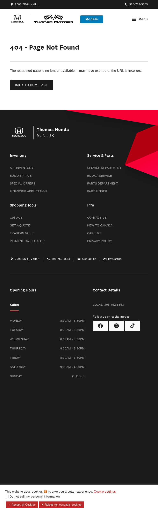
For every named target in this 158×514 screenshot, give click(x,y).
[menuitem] (40, 173)
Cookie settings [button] (105, 491)
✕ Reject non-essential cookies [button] (61, 504)
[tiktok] (132, 326)
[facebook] (100, 326)
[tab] (14, 305)
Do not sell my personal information (34, 496)
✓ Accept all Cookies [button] (22, 504)
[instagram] (116, 326)
